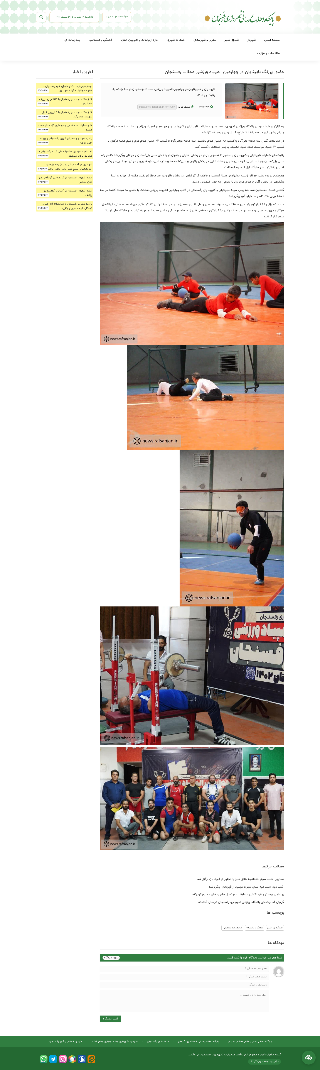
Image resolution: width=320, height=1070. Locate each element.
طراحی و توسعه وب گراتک (264, 1061)
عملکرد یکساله (254, 927)
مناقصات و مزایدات (267, 53)
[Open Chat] (309, 1058)
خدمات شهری (176, 40)
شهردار (251, 40)
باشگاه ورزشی (275, 927)
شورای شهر (232, 40)
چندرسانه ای (72, 40)
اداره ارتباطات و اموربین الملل (139, 40)
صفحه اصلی (272, 40)
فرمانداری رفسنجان (158, 1042)
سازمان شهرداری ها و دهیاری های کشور (114, 1042)
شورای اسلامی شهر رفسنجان (65, 1042)
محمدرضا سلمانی (232, 927)
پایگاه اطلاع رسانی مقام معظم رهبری (250, 1042)
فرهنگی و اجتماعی (101, 40)
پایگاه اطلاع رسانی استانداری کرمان (198, 1042)
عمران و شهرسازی (205, 40)
